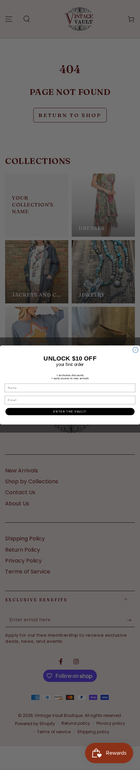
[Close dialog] (135, 350)
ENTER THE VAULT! (69, 411)
